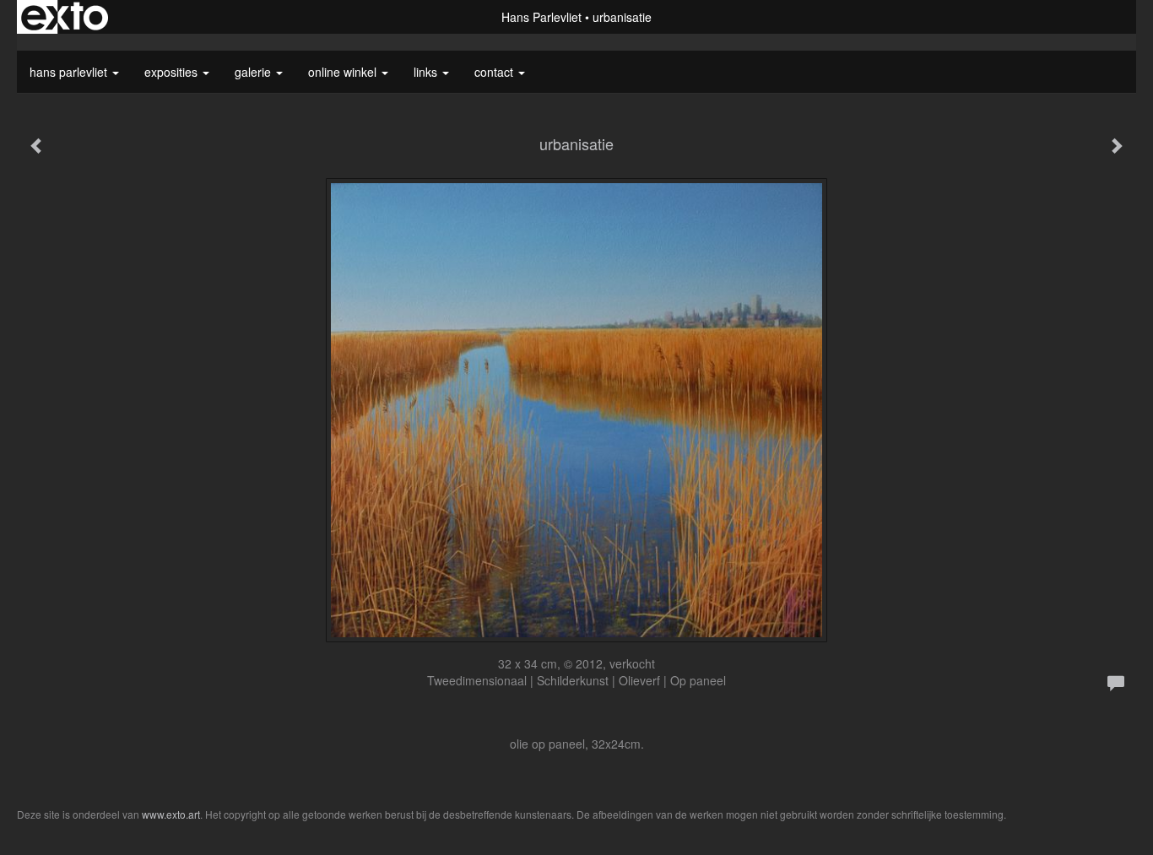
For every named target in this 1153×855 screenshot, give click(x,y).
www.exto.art (171, 814)
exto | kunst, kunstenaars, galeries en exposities (64, 17)
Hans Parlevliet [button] (70, 71)
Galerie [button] (254, 71)
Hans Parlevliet (541, 16)
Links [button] (427, 71)
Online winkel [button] (344, 71)
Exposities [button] (172, 71)
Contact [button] (495, 71)
